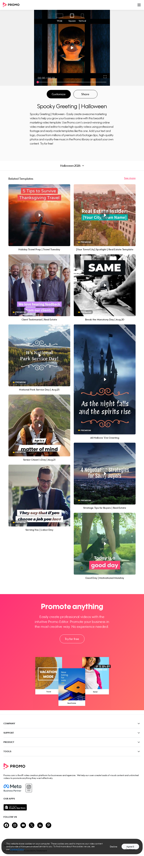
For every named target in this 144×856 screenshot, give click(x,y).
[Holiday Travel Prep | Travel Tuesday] (39, 215)
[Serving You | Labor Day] (39, 495)
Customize (59, 94)
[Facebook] (12, 788)
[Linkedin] (40, 825)
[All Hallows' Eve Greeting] (105, 379)
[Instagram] (28, 788)
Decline (113, 846)
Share (85, 94)
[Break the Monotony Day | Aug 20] (105, 285)
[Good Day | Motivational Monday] (105, 544)
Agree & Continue (130, 847)
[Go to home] (12, 5)
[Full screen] (105, 76)
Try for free (72, 639)
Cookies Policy (17, 849)
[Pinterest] (48, 825)
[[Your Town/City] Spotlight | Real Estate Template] (105, 215)
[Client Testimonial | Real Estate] (39, 285)
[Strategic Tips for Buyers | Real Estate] (105, 474)
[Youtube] (23, 825)
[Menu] (139, 5)
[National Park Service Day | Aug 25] (39, 355)
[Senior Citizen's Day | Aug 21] (39, 425)
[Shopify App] (72, 807)
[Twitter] (31, 825)
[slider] (38, 82)
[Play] (72, 47)
